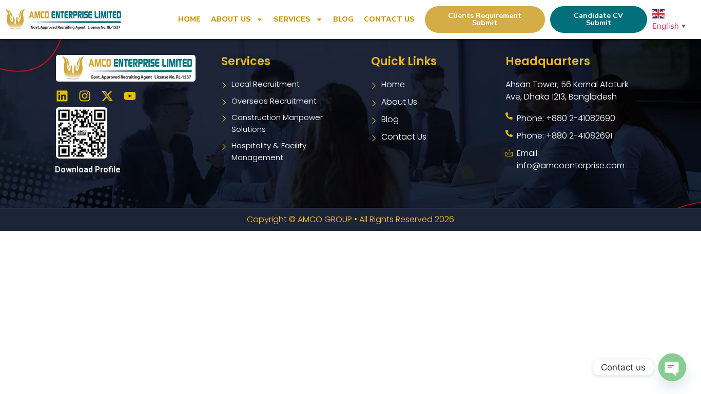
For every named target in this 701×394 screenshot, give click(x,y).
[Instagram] (85, 96)
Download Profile (88, 169)
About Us (231, 19)
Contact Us (389, 19)
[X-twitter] (107, 96)
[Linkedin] (62, 96)
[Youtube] (130, 96)
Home (189, 19)
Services (292, 19)
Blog (343, 19)
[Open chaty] (672, 367)
